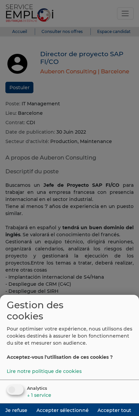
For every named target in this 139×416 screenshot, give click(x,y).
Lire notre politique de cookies (44, 371)
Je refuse (16, 410)
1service (39, 395)
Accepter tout (114, 410)
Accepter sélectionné (62, 410)
